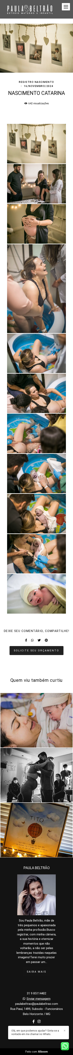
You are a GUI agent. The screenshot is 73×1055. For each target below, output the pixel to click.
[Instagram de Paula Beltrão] (39, 1022)
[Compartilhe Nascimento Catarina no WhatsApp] (32, 640)
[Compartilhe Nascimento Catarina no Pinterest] (46, 640)
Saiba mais (36, 971)
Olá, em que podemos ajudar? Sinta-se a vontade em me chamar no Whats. (35, 1032)
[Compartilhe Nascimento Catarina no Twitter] (39, 640)
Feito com (36, 1051)
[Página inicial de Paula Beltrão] (30, 9)
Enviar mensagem (38, 998)
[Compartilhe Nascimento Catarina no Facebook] (26, 640)
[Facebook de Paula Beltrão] (33, 1022)
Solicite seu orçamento (36, 650)
